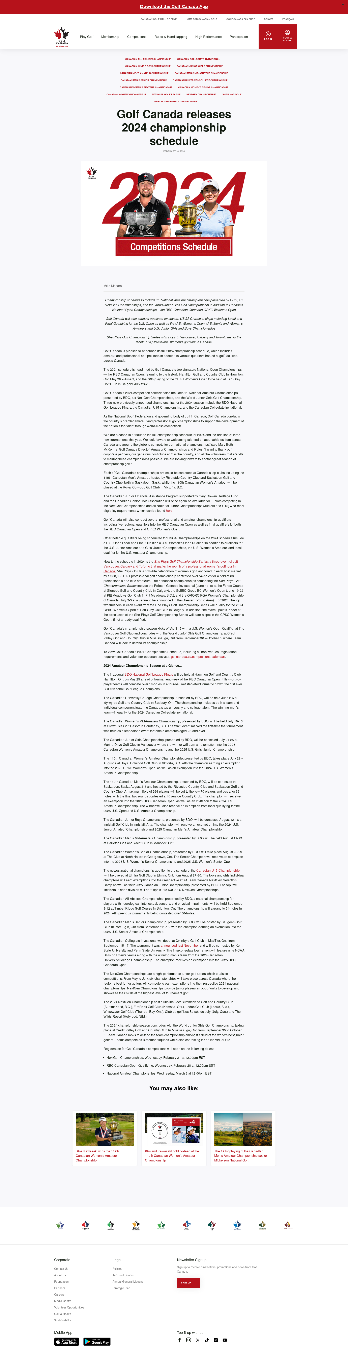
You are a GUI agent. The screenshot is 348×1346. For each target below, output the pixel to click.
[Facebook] (179, 1340)
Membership (110, 36)
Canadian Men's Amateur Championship (144, 73)
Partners (59, 1288)
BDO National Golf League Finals (148, 674)
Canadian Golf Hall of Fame (159, 19)
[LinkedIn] (215, 1340)
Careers (59, 1294)
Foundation (61, 1281)
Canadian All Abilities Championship (148, 59)
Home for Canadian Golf (201, 19)
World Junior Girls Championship (175, 101)
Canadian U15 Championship (218, 870)
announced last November (180, 945)
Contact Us (61, 1269)
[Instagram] (188, 1340)
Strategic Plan (121, 1288)
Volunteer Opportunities (69, 1307)
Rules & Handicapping (170, 36)
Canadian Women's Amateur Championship (146, 87)
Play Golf (86, 36)
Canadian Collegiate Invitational (198, 59)
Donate (268, 19)
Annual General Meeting (128, 1281)
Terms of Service (123, 1275)
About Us (60, 1275)
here (169, 510)
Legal (117, 1259)
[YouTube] (224, 1340)
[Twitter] (197, 1340)
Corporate (62, 1259)
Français (288, 19)
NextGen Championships (201, 94)
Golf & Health (62, 1314)
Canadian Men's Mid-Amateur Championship (201, 73)
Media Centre (62, 1301)
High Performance (208, 36)
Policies (117, 1269)
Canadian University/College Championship (200, 80)
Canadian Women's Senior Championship (203, 87)
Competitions (136, 36)
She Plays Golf (231, 94)
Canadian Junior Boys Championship (148, 66)
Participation (239, 36)
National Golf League (166, 94)
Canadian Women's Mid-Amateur (126, 94)
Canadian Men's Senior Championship (144, 80)
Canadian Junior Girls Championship (200, 66)
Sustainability (62, 1320)
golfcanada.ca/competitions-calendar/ (198, 656)
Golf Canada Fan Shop (240, 19)
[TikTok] (206, 1340)
